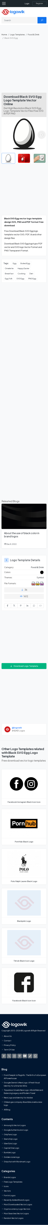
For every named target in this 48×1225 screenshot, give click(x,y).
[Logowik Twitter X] (9, 1056)
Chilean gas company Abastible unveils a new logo (23, 1103)
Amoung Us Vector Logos (15, 1125)
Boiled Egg (25, 263)
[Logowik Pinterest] (19, 1056)
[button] (41, 134)
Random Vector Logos (13, 1218)
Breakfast (9, 273)
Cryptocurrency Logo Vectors (17, 1209)
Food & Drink (33, 34)
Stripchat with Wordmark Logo (17, 1161)
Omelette (9, 268)
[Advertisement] (24, 67)
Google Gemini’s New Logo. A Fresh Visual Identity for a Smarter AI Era (22, 1084)
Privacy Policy (10, 1045)
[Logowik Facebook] (4, 1056)
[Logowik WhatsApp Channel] (35, 1056)
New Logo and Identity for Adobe (18, 1097)
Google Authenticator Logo (16, 1130)
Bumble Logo (10, 1152)
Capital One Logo (11, 1148)
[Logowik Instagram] (14, 1056)
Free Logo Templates (13, 1182)
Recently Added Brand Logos (16, 1200)
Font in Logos (9, 1195)
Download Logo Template (26, 666)
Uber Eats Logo (10, 1143)
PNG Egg (32, 278)
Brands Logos (10, 1177)
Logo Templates (17, 34)
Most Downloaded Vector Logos (18, 1204)
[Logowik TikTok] (30, 1056)
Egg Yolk (8, 278)
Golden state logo (12, 1157)
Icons (6, 1186)
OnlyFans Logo (10, 1134)
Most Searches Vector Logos (16, 1213)
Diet (31, 273)
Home (4, 34)
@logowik (17, 727)
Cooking (21, 273)
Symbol (40, 577)
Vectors (7, 1191)
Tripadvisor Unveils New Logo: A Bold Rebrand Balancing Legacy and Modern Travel (23, 1091)
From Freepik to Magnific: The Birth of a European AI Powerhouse (25, 1076)
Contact (7, 1040)
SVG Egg (20, 278)
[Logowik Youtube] (25, 1056)
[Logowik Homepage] (13, 11)
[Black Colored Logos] (42, 572)
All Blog (7, 1109)
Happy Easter (23, 268)
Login (27, 3)
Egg (14, 263)
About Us (8, 1036)
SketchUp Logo (11, 1139)
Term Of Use (9, 1049)
